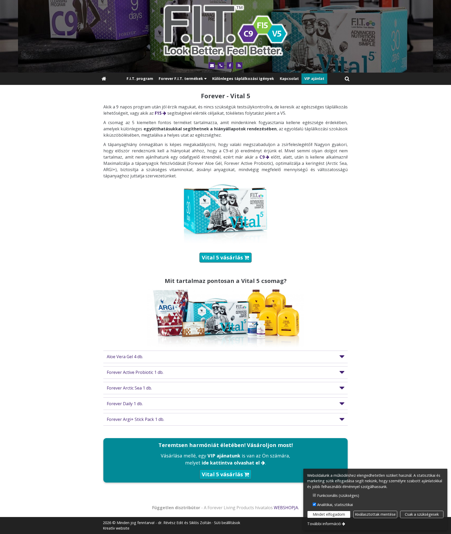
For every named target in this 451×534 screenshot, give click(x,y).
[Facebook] (230, 65)
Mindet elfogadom (329, 514)
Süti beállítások (227, 522)
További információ (324, 523)
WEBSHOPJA (286, 507)
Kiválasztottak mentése (375, 514)
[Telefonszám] (221, 65)
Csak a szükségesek (422, 514)
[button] (347, 78)
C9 (262, 157)
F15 (158, 113)
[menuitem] (104, 78)
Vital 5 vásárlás (225, 257)
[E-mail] (212, 65)
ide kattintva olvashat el (231, 463)
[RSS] (239, 65)
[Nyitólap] (225, 29)
